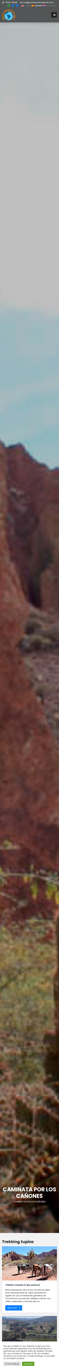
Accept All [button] (28, 1363)
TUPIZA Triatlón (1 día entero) (22, 1285)
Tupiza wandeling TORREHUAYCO (27, 1190)
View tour (12, 1307)
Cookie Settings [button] (12, 1363)
